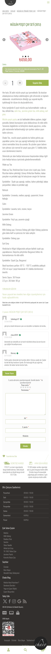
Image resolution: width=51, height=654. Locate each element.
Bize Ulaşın (7, 570)
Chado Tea (10, 3)
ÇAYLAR (13, 11)
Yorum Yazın (9, 373)
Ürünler (6, 566)
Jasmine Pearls (8, 554)
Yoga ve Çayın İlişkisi (10, 588)
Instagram (14, 601)
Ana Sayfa (5, 11)
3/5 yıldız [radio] (25, 387)
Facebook (10, 601)
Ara (25, 650)
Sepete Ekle (37, 82)
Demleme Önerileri (9, 585)
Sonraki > (47, 40)
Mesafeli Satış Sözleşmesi (11, 573)
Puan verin (25, 385)
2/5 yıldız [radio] (23, 387)
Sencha (6, 542)
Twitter (5, 601)
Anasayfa (7, 640)
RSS (25, 601)
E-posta (25, 427)
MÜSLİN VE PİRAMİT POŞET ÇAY (26, 11)
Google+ (19, 601)
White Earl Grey (8, 548)
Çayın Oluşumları (9, 591)
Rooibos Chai (8, 539)
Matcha (6, 532)
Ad (25, 418)
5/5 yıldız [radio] (30, 387)
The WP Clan (25, 645)
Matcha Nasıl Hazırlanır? (11, 582)
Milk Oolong (7, 536)
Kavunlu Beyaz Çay (10, 557)
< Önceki (4, 40)
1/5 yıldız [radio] (21, 387)
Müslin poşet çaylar (9, 119)
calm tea (17, 110)
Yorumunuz (25, 390)
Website (25, 435)
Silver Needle (8, 545)
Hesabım (8, 650)
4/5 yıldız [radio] (28, 387)
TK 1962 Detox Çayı (10, 551)
